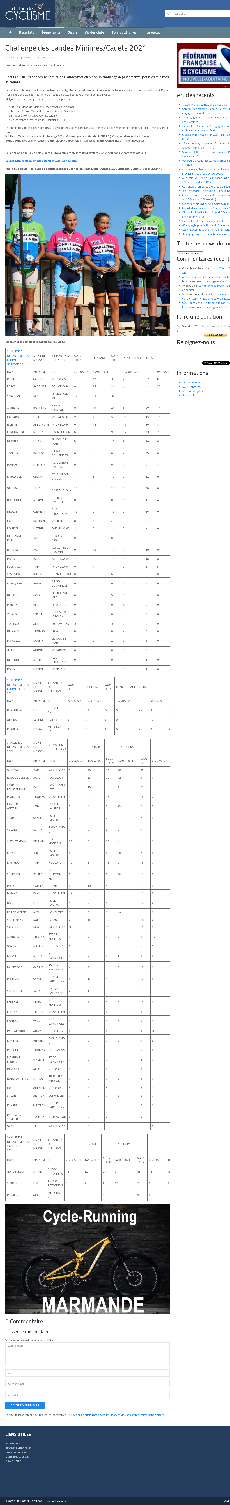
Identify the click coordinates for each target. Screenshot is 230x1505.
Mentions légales (192, 391)
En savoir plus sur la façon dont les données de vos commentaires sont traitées (115, 1415)
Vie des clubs (94, 32)
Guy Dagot (189, 303)
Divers (72, 32)
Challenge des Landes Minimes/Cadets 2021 (76, 47)
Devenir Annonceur (193, 382)
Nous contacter (191, 387)
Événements (51, 32)
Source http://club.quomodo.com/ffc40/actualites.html (41, 161)
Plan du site (189, 395)
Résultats (26, 32)
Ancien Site (12, 1443)
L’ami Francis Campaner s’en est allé (204, 104)
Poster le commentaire (25, 1405)
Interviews (152, 32)
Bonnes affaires (124, 32)
